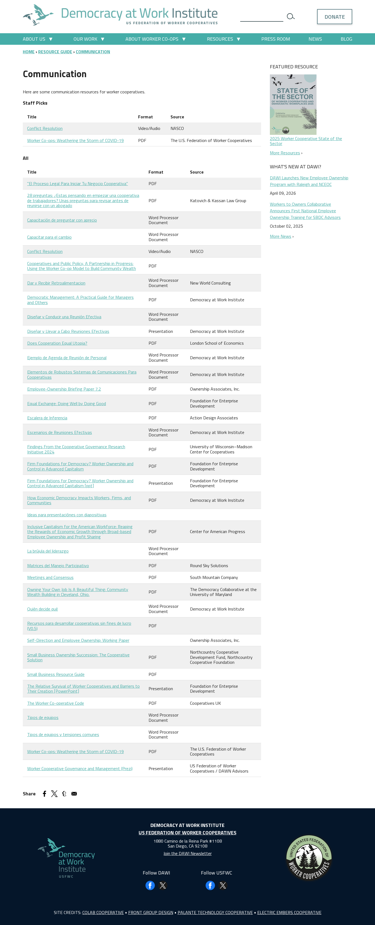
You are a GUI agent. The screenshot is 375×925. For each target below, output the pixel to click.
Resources (220, 39)
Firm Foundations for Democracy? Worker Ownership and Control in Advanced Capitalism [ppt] (80, 483)
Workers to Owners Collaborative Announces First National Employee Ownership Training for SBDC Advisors (305, 211)
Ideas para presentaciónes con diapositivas (67, 514)
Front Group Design (150, 912)
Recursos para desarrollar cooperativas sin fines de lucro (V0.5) (79, 625)
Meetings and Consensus (50, 577)
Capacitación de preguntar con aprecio (62, 220)
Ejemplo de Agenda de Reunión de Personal (67, 357)
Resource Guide (55, 51)
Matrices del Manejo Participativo (58, 565)
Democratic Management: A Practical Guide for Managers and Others (80, 299)
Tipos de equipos (42, 717)
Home (29, 51)
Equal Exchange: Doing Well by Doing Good (66, 403)
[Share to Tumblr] (64, 793)
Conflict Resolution (45, 128)
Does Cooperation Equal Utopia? (57, 343)
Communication (93, 51)
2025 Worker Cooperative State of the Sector (306, 141)
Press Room (275, 39)
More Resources (285, 152)
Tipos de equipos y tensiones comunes (63, 734)
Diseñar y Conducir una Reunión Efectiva (64, 316)
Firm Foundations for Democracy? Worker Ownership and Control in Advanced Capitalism (80, 466)
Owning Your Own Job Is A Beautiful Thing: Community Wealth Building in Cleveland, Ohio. (77, 592)
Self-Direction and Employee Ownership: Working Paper (78, 640)
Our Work (85, 39)
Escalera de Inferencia (47, 417)
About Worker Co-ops (151, 39)
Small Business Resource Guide (56, 674)
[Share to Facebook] (44, 793)
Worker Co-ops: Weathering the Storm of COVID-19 (75, 140)
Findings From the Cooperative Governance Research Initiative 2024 (76, 449)
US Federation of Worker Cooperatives (187, 832)
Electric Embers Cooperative (289, 912)
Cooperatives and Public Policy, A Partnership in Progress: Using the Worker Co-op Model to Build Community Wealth (81, 266)
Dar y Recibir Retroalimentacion (56, 283)
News (315, 39)
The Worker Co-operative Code (55, 703)
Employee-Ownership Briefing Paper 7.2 (64, 389)
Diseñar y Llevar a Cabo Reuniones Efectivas (68, 331)
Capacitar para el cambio (49, 237)
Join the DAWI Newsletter (187, 853)
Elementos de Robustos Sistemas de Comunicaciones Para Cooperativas (81, 374)
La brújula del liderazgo (48, 551)
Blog (346, 39)
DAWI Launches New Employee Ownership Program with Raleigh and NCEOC (309, 181)
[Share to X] (54, 793)
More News (280, 236)
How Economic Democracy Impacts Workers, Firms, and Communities (79, 500)
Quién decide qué (42, 609)
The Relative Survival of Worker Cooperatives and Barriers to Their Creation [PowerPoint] (83, 688)
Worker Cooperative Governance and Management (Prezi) (80, 768)
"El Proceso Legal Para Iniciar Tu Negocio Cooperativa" (77, 183)
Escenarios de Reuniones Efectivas (59, 432)
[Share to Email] (74, 793)
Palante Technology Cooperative (215, 912)
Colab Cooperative (103, 912)
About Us (34, 39)
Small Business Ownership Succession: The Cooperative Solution (78, 657)
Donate (334, 16)
